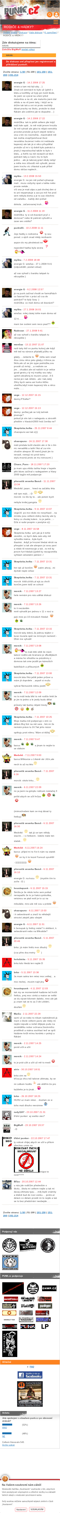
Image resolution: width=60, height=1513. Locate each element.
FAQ (32, 1367)
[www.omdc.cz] (30, 1406)
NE (3, 1436)
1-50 (22, 72)
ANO (4, 1427)
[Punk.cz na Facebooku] (30, 1378)
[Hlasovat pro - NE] (11, 1433)
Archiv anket (8, 1445)
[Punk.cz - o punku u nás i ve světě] (22, 10)
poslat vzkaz (28, 49)
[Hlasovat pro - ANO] (11, 1425)
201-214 (13, 75)
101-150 (41, 72)
